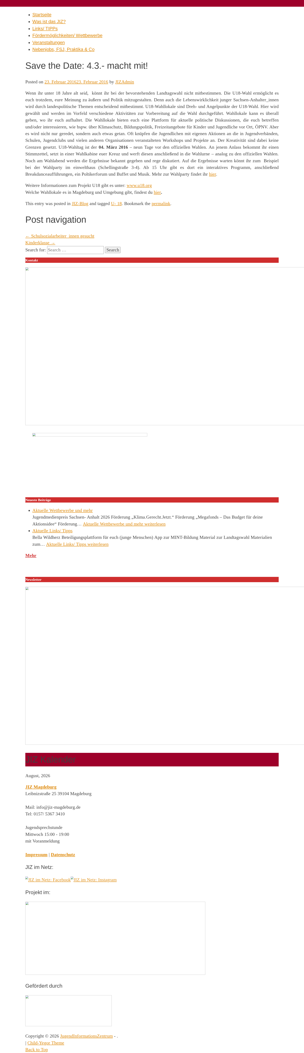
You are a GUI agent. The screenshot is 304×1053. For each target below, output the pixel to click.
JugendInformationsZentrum (86, 1036)
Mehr (30, 555)
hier (212, 174)
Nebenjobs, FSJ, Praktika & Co (63, 49)
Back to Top (36, 1049)
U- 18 (116, 203)
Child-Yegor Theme (45, 1042)
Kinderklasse (40, 242)
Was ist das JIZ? (49, 21)
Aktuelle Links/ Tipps (52, 530)
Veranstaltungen (48, 42)
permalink (161, 203)
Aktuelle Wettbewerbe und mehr (62, 510)
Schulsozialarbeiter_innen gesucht (59, 236)
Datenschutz (63, 854)
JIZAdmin (124, 81)
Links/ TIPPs (45, 28)
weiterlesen (124, 523)
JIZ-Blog (80, 203)
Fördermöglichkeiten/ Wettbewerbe (67, 35)
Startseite (41, 14)
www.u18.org (139, 185)
